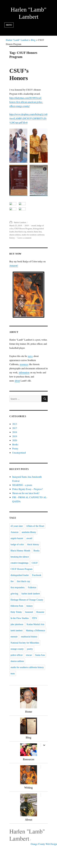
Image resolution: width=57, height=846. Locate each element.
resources (24, 364)
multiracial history (29, 636)
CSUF (35, 563)
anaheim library (29, 532)
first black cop (20, 232)
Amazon (14, 532)
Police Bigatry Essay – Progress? (27, 489)
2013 (14, 423)
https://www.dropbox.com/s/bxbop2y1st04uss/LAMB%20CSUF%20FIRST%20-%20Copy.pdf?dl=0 (28, 118)
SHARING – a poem (22, 484)
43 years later (17, 526)
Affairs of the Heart (35, 526)
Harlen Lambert (20, 222)
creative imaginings (19, 563)
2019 (27, 225)
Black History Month (20, 550)
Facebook (36, 575)
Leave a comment (24, 238)
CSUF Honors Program (23, 228)
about (17, 380)
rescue (29, 655)
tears (13, 673)
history (29, 606)
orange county (17, 649)
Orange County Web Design (44, 843)
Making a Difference (35, 630)
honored (29, 612)
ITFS (34, 618)
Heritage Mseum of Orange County (27, 599)
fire (12, 581)
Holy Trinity (16, 612)
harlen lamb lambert (30, 593)
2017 (14, 428)
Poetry (15, 448)
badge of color (17, 544)
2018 (14, 432)
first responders (18, 587)
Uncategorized (19, 452)
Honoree (40, 612)
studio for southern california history (27, 667)
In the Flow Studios (20, 618)
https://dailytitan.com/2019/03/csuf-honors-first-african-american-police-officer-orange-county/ (26, 102)
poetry (30, 649)
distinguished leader (20, 575)
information (24, 372)
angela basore (17, 538)
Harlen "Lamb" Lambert (27, 834)
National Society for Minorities (25, 642)
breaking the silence (20, 556)
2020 (14, 440)
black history (33, 544)
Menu (9, 25)
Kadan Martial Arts (35, 624)
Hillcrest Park (17, 606)
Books (15, 444)
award (33, 225)
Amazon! (13, 265)
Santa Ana (38, 232)
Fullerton (32, 587)
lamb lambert (17, 630)
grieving (14, 593)
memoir (30, 232)
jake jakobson (17, 624)
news (30, 356)
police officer (17, 655)
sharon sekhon (15, 235)
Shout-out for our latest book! (25, 493)
